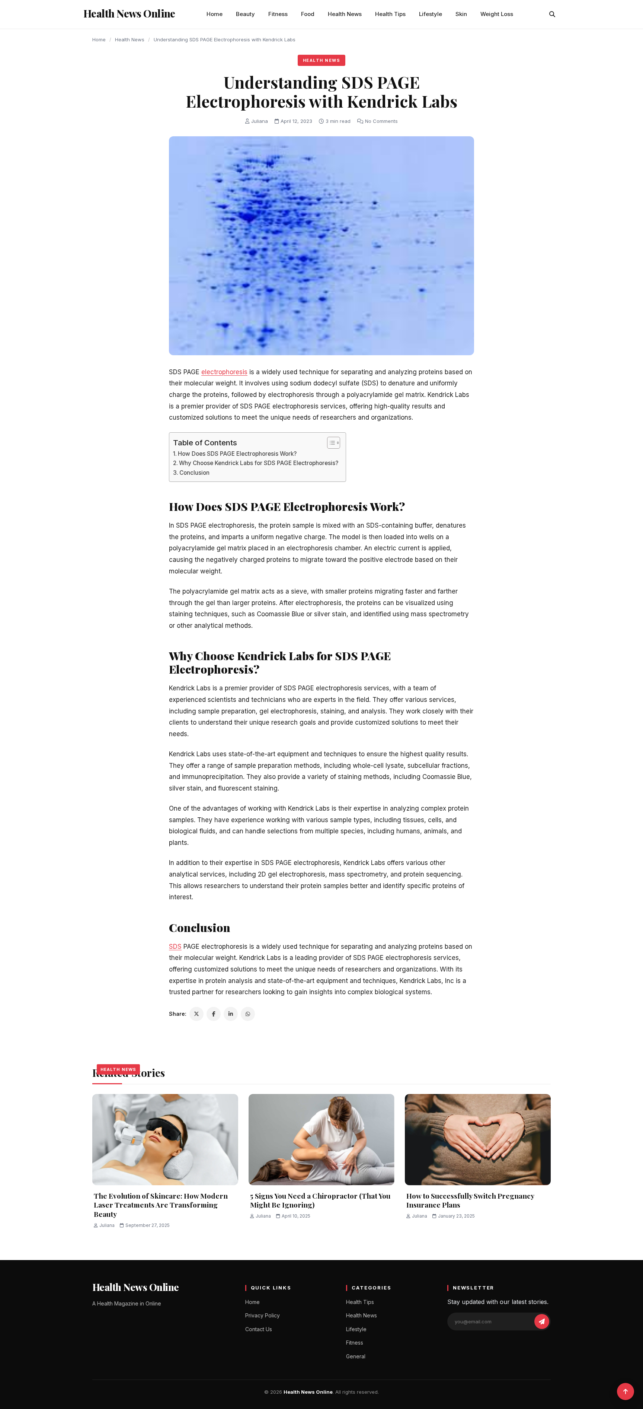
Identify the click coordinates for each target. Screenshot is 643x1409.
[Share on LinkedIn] (231, 1014)
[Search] (552, 14)
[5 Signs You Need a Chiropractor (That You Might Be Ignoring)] (321, 1139)
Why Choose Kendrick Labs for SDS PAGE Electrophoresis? (258, 463)
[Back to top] (625, 1391)
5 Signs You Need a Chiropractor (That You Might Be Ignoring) (320, 1200)
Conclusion (194, 472)
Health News (345, 14)
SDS (175, 946)
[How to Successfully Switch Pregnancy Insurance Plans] (478, 1139)
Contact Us (258, 1329)
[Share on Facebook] (214, 1014)
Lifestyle (430, 14)
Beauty (245, 14)
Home (215, 14)
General (355, 1356)
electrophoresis (224, 372)
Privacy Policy (262, 1315)
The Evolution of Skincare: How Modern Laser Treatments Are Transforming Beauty (161, 1205)
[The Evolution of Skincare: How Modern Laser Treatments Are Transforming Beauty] (165, 1139)
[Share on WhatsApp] (248, 1014)
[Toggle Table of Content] (330, 442)
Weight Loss (496, 14)
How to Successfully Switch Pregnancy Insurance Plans (470, 1200)
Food (307, 14)
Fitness (278, 14)
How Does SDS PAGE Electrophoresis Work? (237, 453)
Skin (461, 14)
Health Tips (390, 14)
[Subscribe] (541, 1321)
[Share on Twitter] (196, 1014)
